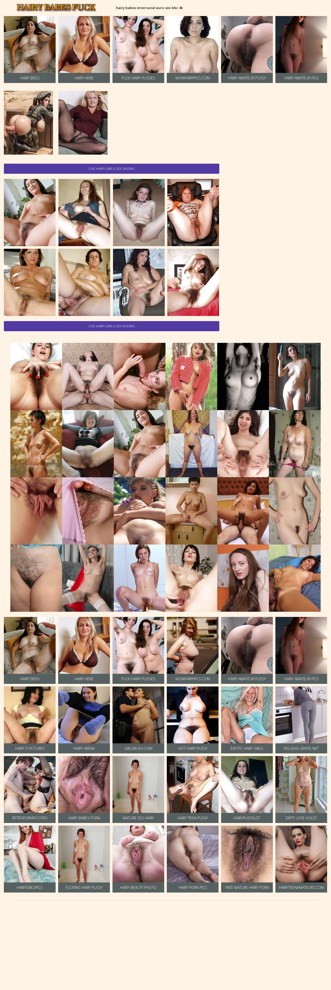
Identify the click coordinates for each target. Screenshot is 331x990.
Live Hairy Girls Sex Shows (112, 168)
